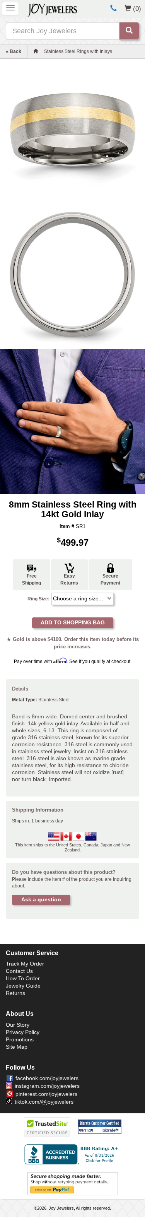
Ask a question (41, 899)
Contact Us (19, 971)
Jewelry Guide (23, 986)
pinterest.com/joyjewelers (46, 1094)
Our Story (17, 1025)
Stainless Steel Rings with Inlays (78, 51)
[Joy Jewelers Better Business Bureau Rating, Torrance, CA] (72, 1154)
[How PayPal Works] (72, 1183)
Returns (15, 993)
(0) (137, 8)
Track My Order (25, 964)
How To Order (23, 978)
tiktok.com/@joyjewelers (44, 1102)
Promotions (20, 1039)
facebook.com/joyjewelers (46, 1078)
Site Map (16, 1047)
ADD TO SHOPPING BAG (73, 622)
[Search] (129, 31)
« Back (13, 51)
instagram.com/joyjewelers (47, 1086)
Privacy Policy (22, 1032)
